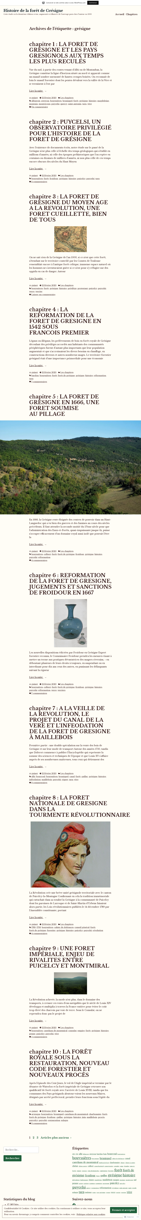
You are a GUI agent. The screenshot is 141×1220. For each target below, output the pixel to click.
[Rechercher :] (21, 1149)
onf (135, 1180)
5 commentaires (39, 1037)
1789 (33, 927)
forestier (51, 930)
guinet (34, 98)
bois (105, 1154)
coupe (121, 1166)
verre (31, 291)
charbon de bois (104, 1162)
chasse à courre (130, 1162)
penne (32, 1034)
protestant (83, 288)
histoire (92, 101)
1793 (39, 927)
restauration (54, 1120)
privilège (72, 288)
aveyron (45, 101)
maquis (116, 1180)
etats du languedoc (93, 1171)
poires (81, 1183)
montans (33, 104)
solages (64, 1120)
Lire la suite (36, 91)
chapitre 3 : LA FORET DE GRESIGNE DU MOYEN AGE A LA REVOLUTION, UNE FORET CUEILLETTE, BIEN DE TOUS (68, 208)
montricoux (44, 104)
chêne (75, 1166)
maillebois (47, 779)
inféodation (35, 779)
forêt (75, 101)
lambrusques (84, 1180)
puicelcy (81, 178)
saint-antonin (74, 104)
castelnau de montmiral (55, 1031)
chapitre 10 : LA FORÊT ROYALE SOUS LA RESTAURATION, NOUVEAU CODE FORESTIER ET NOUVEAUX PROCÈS (69, 1063)
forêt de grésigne (66, 375)
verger (108, 1192)
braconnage (95, 1158)
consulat (72, 1031)
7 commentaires (39, 381)
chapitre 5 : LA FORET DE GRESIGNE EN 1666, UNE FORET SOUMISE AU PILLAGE (64, 405)
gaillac (85, 776)
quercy (63, 104)
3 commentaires (39, 1123)
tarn (84, 104)
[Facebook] (74, 1205)
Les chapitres (66, 98)
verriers (61, 690)
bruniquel (67, 101)
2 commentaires (39, 181)
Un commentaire (39, 107)
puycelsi (55, 104)
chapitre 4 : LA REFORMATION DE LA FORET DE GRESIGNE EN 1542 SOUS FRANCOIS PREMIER (65, 321)
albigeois (35, 101)
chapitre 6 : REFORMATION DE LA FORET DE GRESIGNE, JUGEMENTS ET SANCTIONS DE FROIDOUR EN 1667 (70, 584)
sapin (130, 1188)
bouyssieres (37, 288)
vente (94, 1192)
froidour (54, 178)
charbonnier (95, 1114)
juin (84, 1117)
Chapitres (131, 14)
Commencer (93, 3)
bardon (35, 375)
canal (72, 776)
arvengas (35, 1114)
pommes (92, 1183)
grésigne (83, 101)
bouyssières (56, 101)
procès (101, 1117)
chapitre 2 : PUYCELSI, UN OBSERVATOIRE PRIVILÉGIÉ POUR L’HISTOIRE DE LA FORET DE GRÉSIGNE (70, 130)
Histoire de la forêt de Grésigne (33, 10)
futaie (98, 1176)
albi (33, 776)
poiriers (86, 1183)
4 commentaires (39, 560)
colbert (47, 554)
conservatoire (108, 1166)
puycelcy (33, 1120)
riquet (65, 779)
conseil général (82, 927)
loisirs (91, 1180)
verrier (38, 291)
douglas (126, 1166)
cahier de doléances (64, 927)
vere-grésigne (100, 1192)
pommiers (99, 1183)
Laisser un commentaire (43, 294)
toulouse (88, 1192)
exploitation (103, 1171)
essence (84, 1171)
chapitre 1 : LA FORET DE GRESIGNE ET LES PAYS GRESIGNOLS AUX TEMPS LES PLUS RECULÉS (66, 53)
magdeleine (103, 101)
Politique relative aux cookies (91, 1214)
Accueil (119, 14)
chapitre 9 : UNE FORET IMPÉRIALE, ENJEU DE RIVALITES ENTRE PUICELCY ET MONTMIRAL (69, 957)
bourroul (40, 776)
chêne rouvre (83, 1166)
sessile (134, 1188)
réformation (100, 375)
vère (89, 104)
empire (81, 1031)
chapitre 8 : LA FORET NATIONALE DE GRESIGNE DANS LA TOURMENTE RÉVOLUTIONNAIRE (79, 806)
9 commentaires (39, 782)
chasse (123, 1162)
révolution (98, 930)
